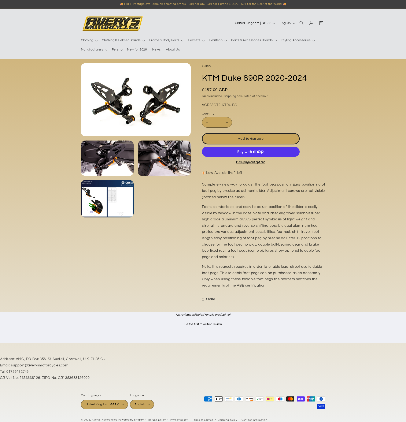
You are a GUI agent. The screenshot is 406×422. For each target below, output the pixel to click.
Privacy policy (179, 420)
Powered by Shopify (131, 419)
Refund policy (157, 420)
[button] (88, 40)
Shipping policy (227, 420)
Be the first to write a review (203, 324)
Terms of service (203, 420)
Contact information (254, 420)
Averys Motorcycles (104, 419)
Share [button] (210, 299)
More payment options (250, 162)
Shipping (230, 96)
